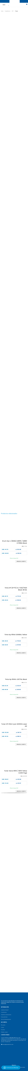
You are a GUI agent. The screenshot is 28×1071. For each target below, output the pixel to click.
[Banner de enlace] (14, 895)
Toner (16, 11)
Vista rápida (21, 538)
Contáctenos (4, 1012)
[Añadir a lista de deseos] (25, 538)
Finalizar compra (4, 1032)
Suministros (7, 11)
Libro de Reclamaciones (6, 1019)
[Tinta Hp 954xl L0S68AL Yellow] (17, 619)
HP (13, 11)
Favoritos (3, 1029)
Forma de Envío (4, 1017)
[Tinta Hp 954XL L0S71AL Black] (17, 664)
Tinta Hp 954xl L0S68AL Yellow (15, 635)
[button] (21, 561)
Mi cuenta (3, 1025)
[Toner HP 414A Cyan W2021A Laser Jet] (17, 709)
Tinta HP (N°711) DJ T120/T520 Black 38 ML (16, 589)
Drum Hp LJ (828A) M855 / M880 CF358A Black (14, 542)
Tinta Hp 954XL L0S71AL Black (16, 679)
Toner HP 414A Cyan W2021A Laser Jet (14, 725)
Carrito (2, 1027)
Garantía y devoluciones (6, 1014)
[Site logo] (14, 4)
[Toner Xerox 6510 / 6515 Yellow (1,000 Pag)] (17, 756)
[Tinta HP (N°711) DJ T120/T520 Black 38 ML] (17, 573)
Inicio (2, 11)
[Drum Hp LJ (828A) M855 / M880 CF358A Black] (17, 526)
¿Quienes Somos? (5, 1009)
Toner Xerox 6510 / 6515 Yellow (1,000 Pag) (15, 772)
